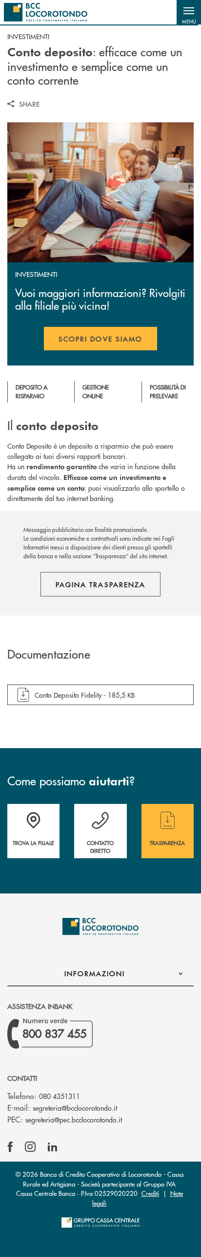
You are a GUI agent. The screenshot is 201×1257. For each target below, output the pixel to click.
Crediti (150, 1193)
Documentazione (48, 654)
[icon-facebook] (10, 1147)
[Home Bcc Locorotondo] (45, 12)
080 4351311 (59, 1096)
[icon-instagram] (30, 1147)
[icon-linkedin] (52, 1147)
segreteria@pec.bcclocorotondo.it (73, 1119)
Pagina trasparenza (100, 584)
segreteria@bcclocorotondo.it (75, 1108)
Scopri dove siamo (100, 338)
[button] (189, 12)
